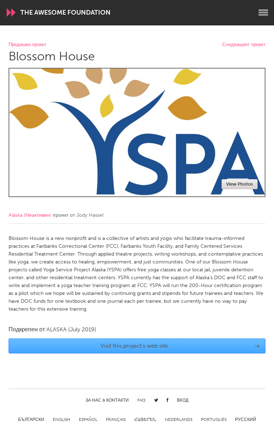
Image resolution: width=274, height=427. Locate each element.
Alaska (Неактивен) (30, 215)
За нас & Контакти (107, 400)
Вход (182, 400)
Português (214, 419)
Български (31, 419)
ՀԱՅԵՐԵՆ (145, 419)
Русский (245, 419)
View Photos (239, 184)
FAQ (141, 400)
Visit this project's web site (180, 345)
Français (116, 419)
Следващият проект (243, 44)
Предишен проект (27, 44)
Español (88, 419)
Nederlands (178, 419)
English (61, 419)
